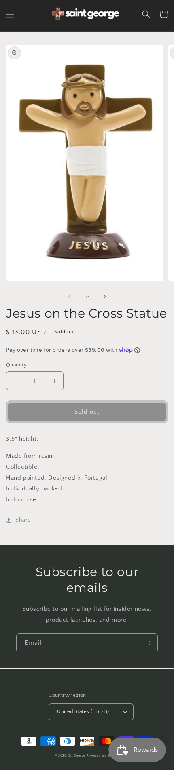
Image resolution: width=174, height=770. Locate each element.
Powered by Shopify (103, 755)
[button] (10, 14)
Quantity (16, 365)
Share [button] (23, 520)
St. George (77, 755)
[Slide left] (69, 296)
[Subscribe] (148, 642)
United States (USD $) (83, 711)
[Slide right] (105, 296)
